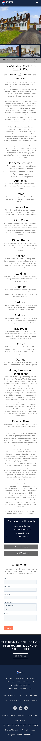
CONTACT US (20, 656)
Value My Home (21, 547)
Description (6, 60)
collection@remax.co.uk (21, 689)
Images (13, 60)
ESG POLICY (33, 725)
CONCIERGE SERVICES (12, 700)
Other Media (35, 60)
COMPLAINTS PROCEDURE (14, 725)
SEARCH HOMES (10, 696)
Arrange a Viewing (22, 526)
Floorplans (21, 60)
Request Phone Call (22, 529)
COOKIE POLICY (20, 720)
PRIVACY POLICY (9, 716)
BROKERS (34, 696)
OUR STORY (23, 696)
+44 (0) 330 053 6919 (21, 685)
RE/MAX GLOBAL (31, 700)
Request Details (22, 533)
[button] (20, 25)
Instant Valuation (21, 553)
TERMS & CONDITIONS (27, 716)
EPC (27, 60)
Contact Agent (22, 536)
